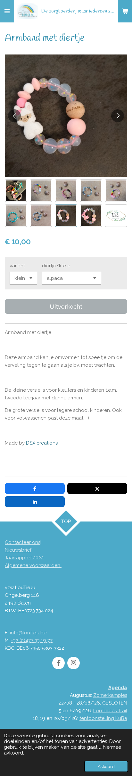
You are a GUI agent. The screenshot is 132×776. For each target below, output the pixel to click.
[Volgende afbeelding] (117, 115)
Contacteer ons (22, 542)
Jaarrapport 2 (20, 558)
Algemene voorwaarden (33, 565)
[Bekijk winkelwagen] (125, 11)
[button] (16, 190)
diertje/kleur (56, 266)
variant (17, 266)
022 (40, 558)
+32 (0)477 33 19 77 (32, 640)
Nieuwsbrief (18, 550)
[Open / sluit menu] (7, 11)
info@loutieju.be (28, 633)
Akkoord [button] (106, 766)
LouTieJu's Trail (110, 710)
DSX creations (42, 443)
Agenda (117, 687)
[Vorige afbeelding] (14, 115)
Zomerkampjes (110, 695)
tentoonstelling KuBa (103, 718)
